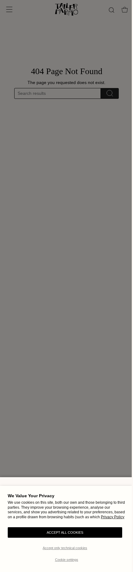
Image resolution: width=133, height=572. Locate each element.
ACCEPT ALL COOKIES (65, 532)
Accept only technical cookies (65, 548)
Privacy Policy (112, 517)
